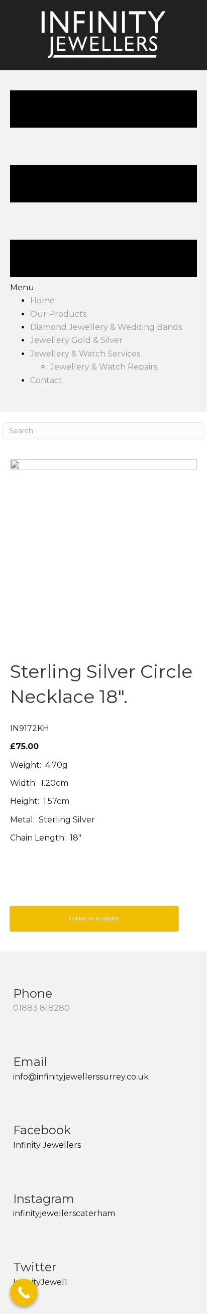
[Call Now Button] (24, 1292)
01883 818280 (41, 1008)
